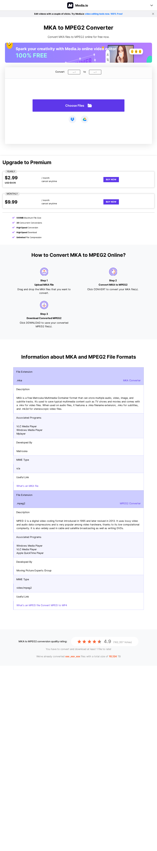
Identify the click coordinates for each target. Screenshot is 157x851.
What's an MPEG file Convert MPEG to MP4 (41, 605)
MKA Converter (132, 380)
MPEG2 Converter (130, 503)
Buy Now (111, 179)
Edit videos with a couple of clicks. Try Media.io (78, 13)
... (73, 72)
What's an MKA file (27, 486)
